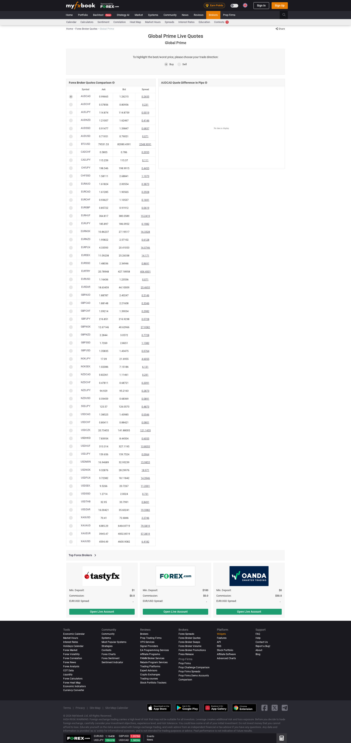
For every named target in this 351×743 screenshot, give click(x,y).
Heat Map (135, 22)
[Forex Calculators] (281, 738)
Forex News (69, 662)
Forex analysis (71, 666)
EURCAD (85, 191)
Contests (221, 22)
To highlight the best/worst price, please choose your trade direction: (175, 57)
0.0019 (145, 112)
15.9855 (145, 462)
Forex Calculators (72, 678)
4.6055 (145, 359)
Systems (153, 14)
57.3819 (145, 533)
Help (258, 638)
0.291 (145, 374)
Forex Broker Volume (190, 646)
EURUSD (85, 279)
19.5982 (145, 510)
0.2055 (145, 152)
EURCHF (85, 199)
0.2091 (145, 383)
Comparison (185, 679)
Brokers (213, 14)
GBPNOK (86, 326)
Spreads (169, 22)
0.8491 (145, 502)
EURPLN (85, 247)
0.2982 (145, 311)
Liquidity (68, 674)
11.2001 (145, 486)
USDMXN (86, 461)
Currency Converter (73, 690)
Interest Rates (186, 22)
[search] (286, 15)
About (259, 650)
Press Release (186, 654)
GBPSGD (85, 342)
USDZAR (85, 509)
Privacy (80, 707)
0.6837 (145, 128)
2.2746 (145, 518)
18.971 (145, 470)
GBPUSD (85, 350)
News (185, 14)
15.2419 (145, 216)
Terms (67, 707)
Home (69, 14)
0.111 (145, 160)
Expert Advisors (148, 670)
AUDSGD (85, 128)
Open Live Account (102, 611)
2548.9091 (145, 144)
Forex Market (70, 650)
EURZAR (85, 287)
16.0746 (145, 247)
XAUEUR (85, 533)
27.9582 (145, 327)
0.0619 (145, 208)
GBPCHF (85, 310)
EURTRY (85, 271)
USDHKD (86, 438)
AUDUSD (85, 136)
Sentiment (103, 22)
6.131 (145, 367)
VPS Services (147, 642)
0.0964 (145, 454)
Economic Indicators (74, 686)
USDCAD (85, 414)
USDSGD (85, 493)
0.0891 (145, 398)
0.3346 (145, 303)
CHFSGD (85, 175)
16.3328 (145, 231)
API (219, 642)
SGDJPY (85, 406)
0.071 (145, 136)
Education (204, 22)
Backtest (101, 14)
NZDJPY (85, 390)
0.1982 (145, 224)
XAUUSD (85, 541)
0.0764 (145, 351)
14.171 (145, 255)
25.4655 (145, 287)
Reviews (199, 14)
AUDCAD (86, 96)
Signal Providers (149, 646)
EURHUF (85, 215)
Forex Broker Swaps (189, 642)
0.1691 (145, 200)
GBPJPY (85, 318)
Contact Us (262, 642)
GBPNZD (85, 334)
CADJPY (85, 159)
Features (221, 638)
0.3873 (145, 184)
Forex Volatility (71, 654)
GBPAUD (85, 294)
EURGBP (85, 207)
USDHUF (85, 446)
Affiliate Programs (150, 654)
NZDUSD (85, 398)
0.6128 (145, 239)
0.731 (145, 494)
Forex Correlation (72, 658)
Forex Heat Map (72, 682)
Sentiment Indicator (112, 662)
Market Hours (153, 22)
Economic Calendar (74, 634)
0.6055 (145, 438)
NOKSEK (85, 366)
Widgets (221, 634)
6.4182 (145, 541)
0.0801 (145, 422)
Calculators (86, 22)
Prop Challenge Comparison (194, 667)
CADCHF (86, 151)
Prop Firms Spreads (189, 671)
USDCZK (85, 430)
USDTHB (85, 501)
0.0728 (145, 319)
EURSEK (85, 255)
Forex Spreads (186, 634)
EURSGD (85, 263)
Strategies (107, 646)
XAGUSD (85, 517)
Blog (258, 654)
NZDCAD (86, 374)
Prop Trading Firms (150, 638)
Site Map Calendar (116, 707)
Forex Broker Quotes (189, 638)
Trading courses (149, 678)
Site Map (95, 707)
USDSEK (85, 485)
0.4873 (145, 406)
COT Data (68, 670)
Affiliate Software (226, 654)
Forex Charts (109, 654)
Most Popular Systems (114, 642)
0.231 (145, 104)
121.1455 (145, 430)
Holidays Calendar (73, 646)
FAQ (258, 634)
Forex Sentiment (110, 658)
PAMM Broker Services (152, 658)
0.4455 (145, 168)
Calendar (71, 22)
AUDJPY (85, 112)
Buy (171, 64)
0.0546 (145, 414)
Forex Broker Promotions (192, 650)
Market (139, 14)
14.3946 (145, 478)
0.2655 (145, 96)
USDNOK (86, 469)
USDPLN (85, 477)
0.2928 (145, 192)
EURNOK (85, 231)
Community (170, 14)
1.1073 (145, 176)
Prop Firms (229, 14)
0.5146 (145, 295)
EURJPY (85, 223)
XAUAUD (86, 525)
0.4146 (145, 120)
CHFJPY (85, 167)
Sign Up (280, 5)
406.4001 (145, 271)
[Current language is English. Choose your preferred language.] (245, 5)
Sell (184, 64)
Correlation (119, 22)
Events (150, 736)
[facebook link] (264, 708)
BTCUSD (85, 144)
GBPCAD (85, 303)
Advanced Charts (226, 658)
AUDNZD (86, 120)
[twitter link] (275, 708)
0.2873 (145, 390)
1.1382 (145, 343)
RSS (219, 646)
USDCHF (85, 422)
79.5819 (145, 526)
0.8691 (145, 263)
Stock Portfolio (225, 650)
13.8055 (145, 446)
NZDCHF (86, 382)
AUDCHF (86, 104)
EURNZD (85, 239)
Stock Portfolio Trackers (153, 682)
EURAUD (85, 183)
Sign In (261, 5)
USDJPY (85, 453)
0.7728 (145, 335)
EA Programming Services (154, 650)
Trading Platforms (150, 666)
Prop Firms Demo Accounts (194, 675)
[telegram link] (285, 708)
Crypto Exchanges (150, 674)
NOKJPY (85, 358)
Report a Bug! (263, 646)
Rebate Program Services (154, 662)
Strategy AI (123, 14)
